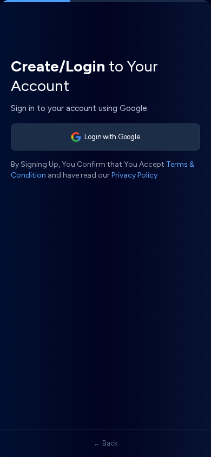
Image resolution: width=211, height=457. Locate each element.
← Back (105, 443)
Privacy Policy (134, 175)
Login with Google (112, 137)
